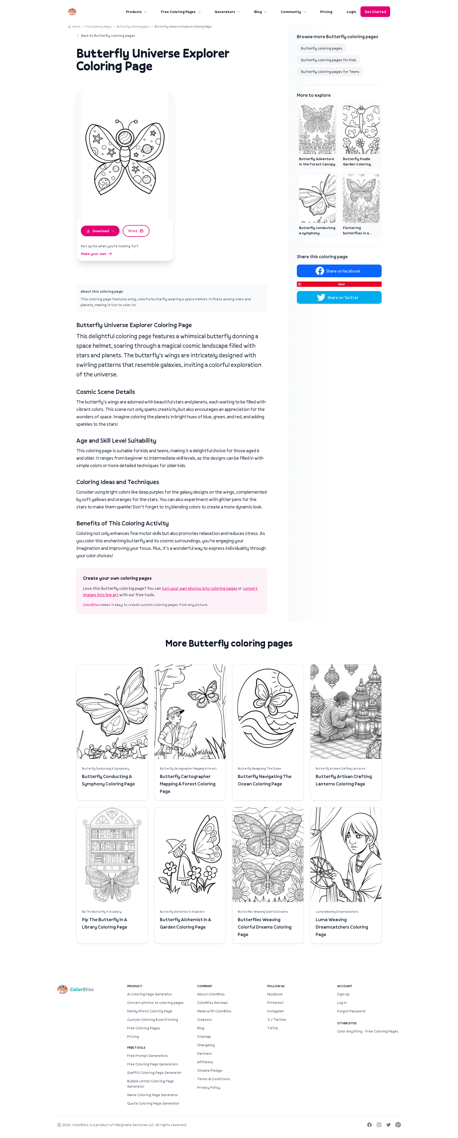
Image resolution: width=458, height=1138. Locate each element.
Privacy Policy (208, 1087)
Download (101, 231)
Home (76, 26)
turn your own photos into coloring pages (199, 588)
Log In (342, 1002)
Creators (204, 1019)
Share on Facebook (343, 271)
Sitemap (204, 1036)
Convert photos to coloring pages (155, 1002)
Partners (204, 1053)
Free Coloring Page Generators (152, 1064)
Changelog (206, 1045)
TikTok (272, 1028)
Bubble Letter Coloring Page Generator (150, 1084)
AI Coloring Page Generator (149, 994)
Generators (225, 11)
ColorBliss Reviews (212, 1002)
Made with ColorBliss (214, 1011)
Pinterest (275, 1002)
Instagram (275, 1011)
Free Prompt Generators (147, 1055)
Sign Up (343, 994)
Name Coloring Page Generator (152, 1094)
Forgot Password (351, 1011)
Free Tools (136, 1047)
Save (341, 284)
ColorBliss (91, 604)
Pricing (326, 11)
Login (351, 11)
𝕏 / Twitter (277, 1019)
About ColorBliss (211, 994)
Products (134, 11)
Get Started (375, 11)
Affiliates (205, 1062)
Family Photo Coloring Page (149, 1011)
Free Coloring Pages (178, 11)
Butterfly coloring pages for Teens (330, 71)
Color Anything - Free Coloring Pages (367, 1031)
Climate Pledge (209, 1070)
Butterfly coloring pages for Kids (328, 60)
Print (133, 231)
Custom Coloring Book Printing (152, 1019)
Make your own (93, 253)
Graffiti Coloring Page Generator (154, 1072)
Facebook (275, 994)
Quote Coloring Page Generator (153, 1103)
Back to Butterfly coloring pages (108, 35)
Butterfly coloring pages (133, 26)
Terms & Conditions (213, 1079)
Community (291, 11)
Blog (258, 11)
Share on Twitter (343, 297)
